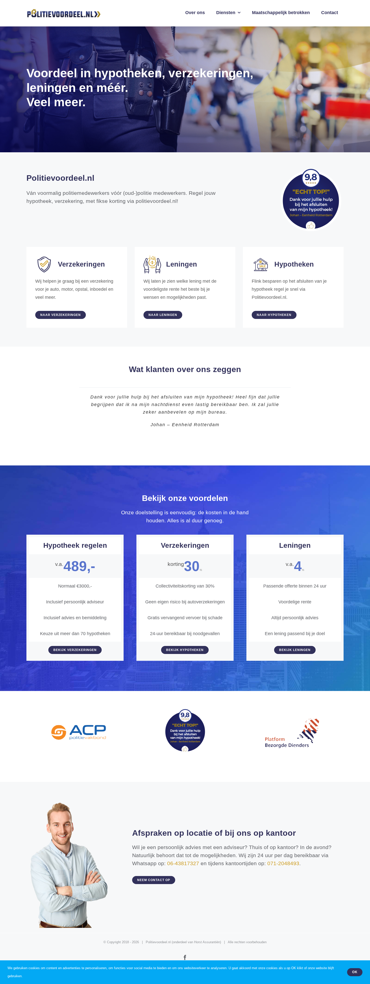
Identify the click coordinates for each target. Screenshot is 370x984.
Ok (354, 972)
